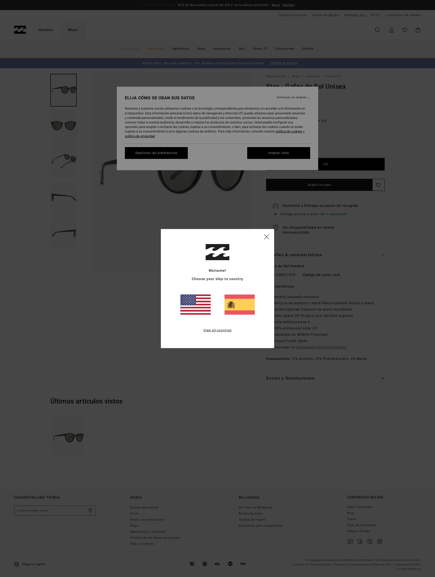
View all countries (217, 330)
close (266, 236)
